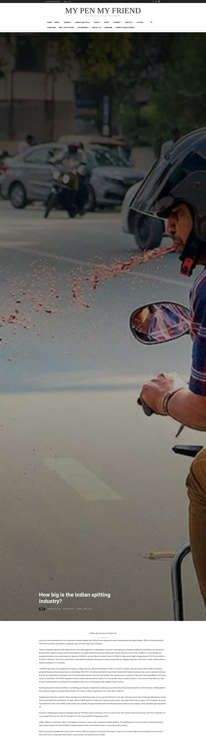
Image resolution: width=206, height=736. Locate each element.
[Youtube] (159, 1)
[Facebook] (153, 1)
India (42, 609)
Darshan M (69, 609)
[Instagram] (156, 1)
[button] (151, 22)
